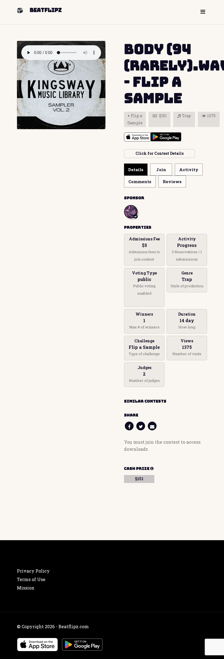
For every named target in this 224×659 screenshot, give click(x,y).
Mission (25, 588)
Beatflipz (46, 10)
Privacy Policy (33, 571)
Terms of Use (31, 579)
